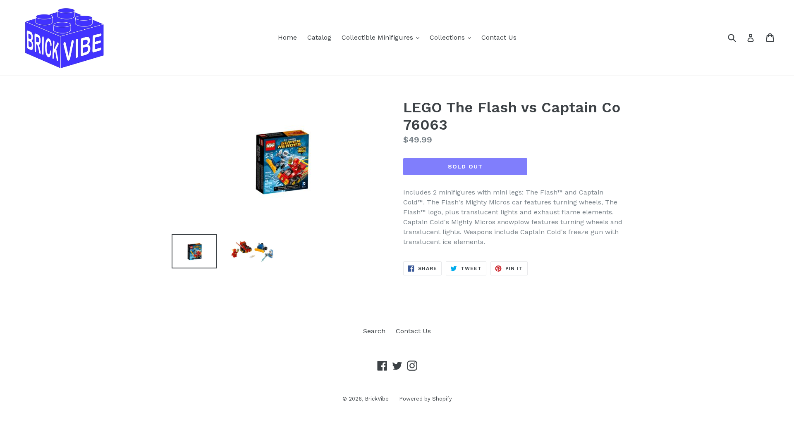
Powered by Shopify (425, 399)
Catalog (319, 37)
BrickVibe (377, 399)
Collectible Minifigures (382, 37)
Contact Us (499, 37)
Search (374, 331)
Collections (452, 37)
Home (287, 37)
